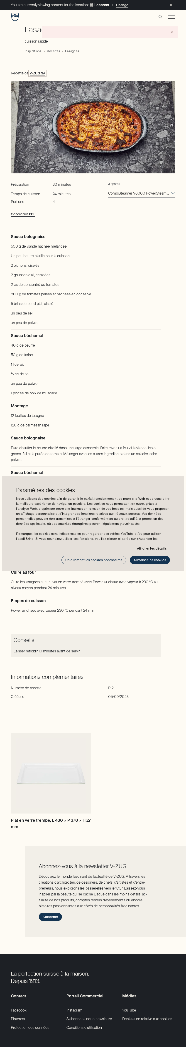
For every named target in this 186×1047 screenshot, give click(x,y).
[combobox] (141, 193)
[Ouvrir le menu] (171, 17)
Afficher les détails (151, 548)
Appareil (114, 184)
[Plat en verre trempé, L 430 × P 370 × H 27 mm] (51, 773)
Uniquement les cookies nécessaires (93, 560)
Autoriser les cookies (150, 560)
